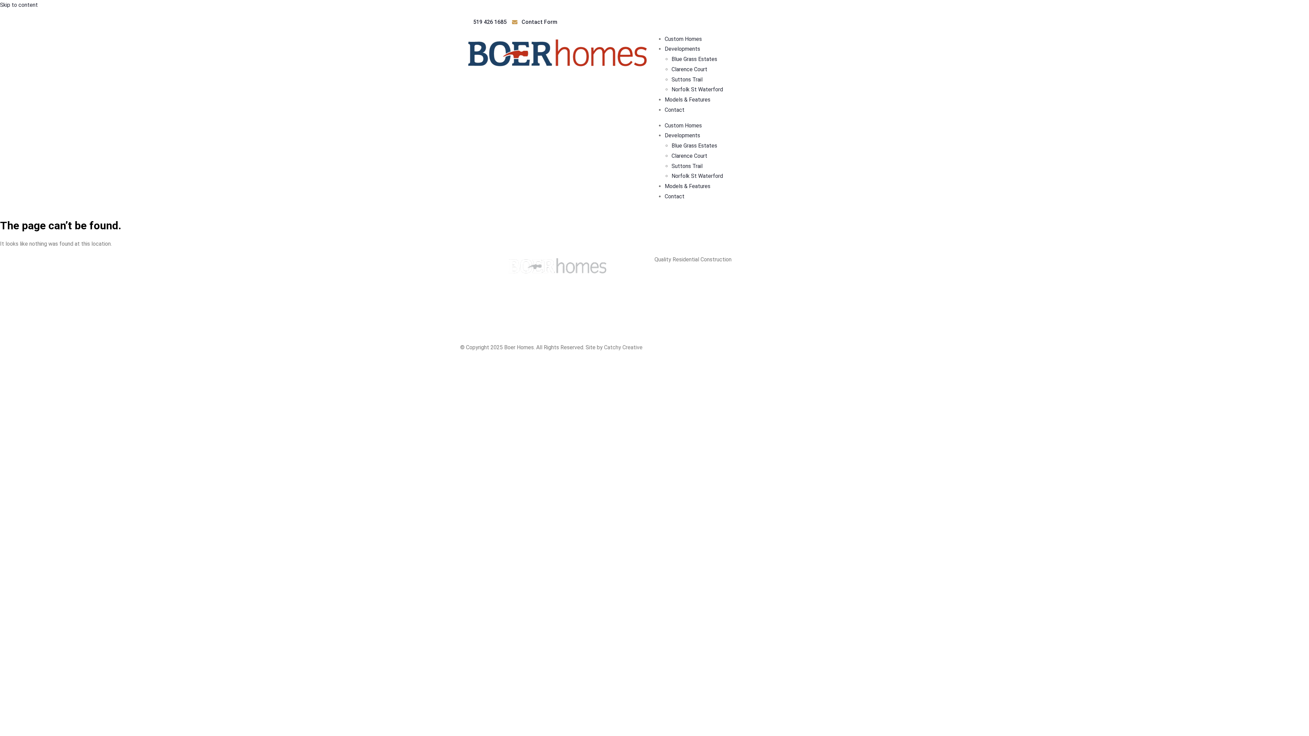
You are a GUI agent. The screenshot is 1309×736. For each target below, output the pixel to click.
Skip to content (19, 5)
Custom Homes (683, 39)
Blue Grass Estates (694, 59)
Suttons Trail (687, 79)
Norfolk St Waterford (697, 89)
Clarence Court (689, 69)
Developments (682, 49)
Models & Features (687, 99)
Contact (674, 110)
